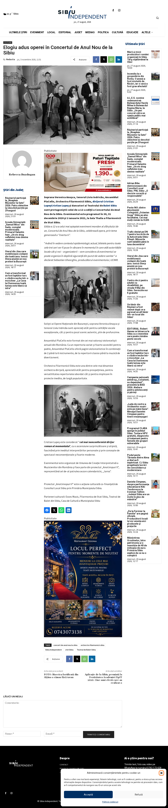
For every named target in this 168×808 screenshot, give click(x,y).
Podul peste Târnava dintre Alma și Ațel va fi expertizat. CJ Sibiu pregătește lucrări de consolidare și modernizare (138, 462)
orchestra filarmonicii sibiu (92, 645)
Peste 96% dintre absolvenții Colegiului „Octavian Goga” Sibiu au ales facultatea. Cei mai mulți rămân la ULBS (138, 213)
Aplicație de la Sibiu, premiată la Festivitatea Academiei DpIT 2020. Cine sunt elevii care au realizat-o (103, 678)
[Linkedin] (119, 59)
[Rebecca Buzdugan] (22, 160)
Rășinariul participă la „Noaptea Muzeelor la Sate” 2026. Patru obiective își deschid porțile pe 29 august (16, 204)
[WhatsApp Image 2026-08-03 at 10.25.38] (83, 172)
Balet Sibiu (110, 205)
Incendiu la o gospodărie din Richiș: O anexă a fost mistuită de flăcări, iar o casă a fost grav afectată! (137, 80)
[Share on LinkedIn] (69, 510)
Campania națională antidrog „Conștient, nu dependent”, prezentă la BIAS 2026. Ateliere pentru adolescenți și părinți (138, 385)
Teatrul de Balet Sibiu (86, 649)
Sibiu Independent (53, 649)
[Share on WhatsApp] (61, 510)
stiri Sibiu (69, 649)
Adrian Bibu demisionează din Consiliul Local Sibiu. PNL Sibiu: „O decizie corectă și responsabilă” (137, 189)
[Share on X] (54, 510)
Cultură (7, 43)
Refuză (139, 794)
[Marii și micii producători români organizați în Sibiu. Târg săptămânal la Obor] (155, 54)
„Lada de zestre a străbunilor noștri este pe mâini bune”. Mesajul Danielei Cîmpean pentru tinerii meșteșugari (138, 410)
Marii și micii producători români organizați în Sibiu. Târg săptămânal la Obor (138, 57)
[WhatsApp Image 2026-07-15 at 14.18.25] (83, 579)
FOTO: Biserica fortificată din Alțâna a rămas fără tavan (61, 676)
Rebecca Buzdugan (22, 174)
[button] (161, 773)
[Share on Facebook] (47, 510)
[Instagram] (119, 10)
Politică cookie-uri (110, 802)
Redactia (10, 59)
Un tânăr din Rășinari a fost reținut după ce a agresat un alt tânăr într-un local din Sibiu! (137, 310)
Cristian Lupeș (60, 205)
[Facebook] (113, 10)
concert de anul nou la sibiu (65, 645)
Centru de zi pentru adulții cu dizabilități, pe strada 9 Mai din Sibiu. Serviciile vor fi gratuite (137, 286)
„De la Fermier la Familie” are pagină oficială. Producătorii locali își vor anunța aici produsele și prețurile (137, 518)
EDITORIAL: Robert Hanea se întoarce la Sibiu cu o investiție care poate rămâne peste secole (138, 333)
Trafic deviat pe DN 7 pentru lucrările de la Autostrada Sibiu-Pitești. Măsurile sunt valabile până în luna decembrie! (138, 238)
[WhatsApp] (111, 59)
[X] (103, 59)
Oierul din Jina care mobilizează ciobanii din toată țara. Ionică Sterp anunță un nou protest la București (16, 256)
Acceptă (88, 794)
